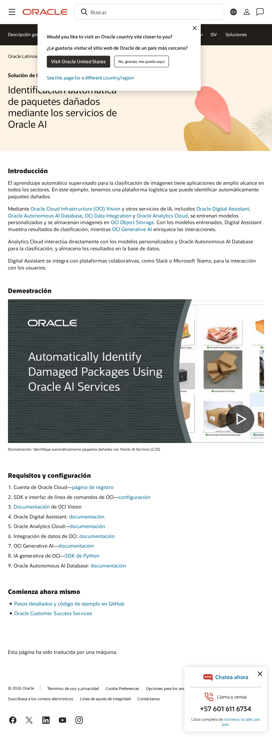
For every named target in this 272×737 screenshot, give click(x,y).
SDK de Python (82, 555)
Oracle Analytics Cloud (162, 215)
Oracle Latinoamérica (29, 56)
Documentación (32, 506)
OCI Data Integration (108, 215)
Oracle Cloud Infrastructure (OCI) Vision (75, 208)
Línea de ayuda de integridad (105, 698)
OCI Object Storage (132, 222)
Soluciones (236, 34)
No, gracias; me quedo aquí (141, 61)
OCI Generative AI (132, 229)
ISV (214, 34)
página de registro (93, 487)
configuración (134, 497)
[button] (12, 12)
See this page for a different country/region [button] (90, 77)
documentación (86, 516)
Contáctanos (148, 698)
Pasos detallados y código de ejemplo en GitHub (69, 603)
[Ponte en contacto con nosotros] (260, 12)
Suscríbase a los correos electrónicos (40, 698)
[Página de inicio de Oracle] (45, 12)
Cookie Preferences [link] (122, 688)
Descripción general (27, 34)
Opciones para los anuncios (170, 688)
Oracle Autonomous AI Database (45, 215)
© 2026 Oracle (21, 688)
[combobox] (149, 12)
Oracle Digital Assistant (222, 208)
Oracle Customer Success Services (53, 613)
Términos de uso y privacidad (73, 688)
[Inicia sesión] (247, 12)
